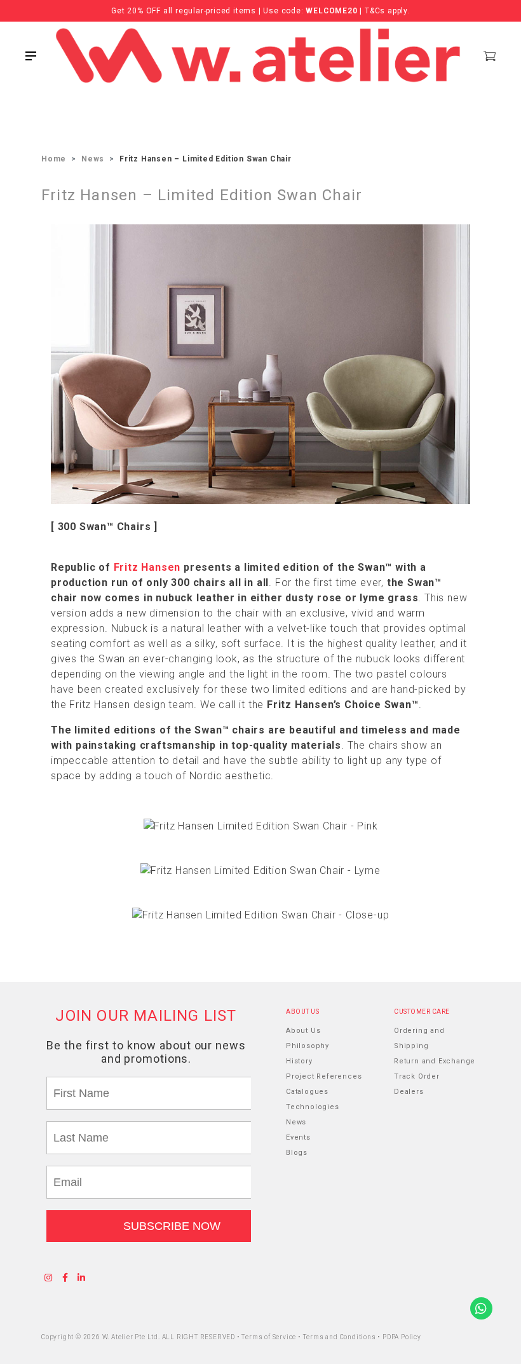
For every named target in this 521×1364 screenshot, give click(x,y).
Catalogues (307, 1092)
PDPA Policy (401, 1336)
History (299, 1061)
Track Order (417, 1076)
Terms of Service (269, 1336)
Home (53, 158)
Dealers (409, 1092)
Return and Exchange (434, 1061)
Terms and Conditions (340, 1336)
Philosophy (307, 1046)
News (92, 158)
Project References (324, 1076)
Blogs (297, 1153)
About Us (303, 1030)
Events (298, 1137)
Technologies (312, 1107)
